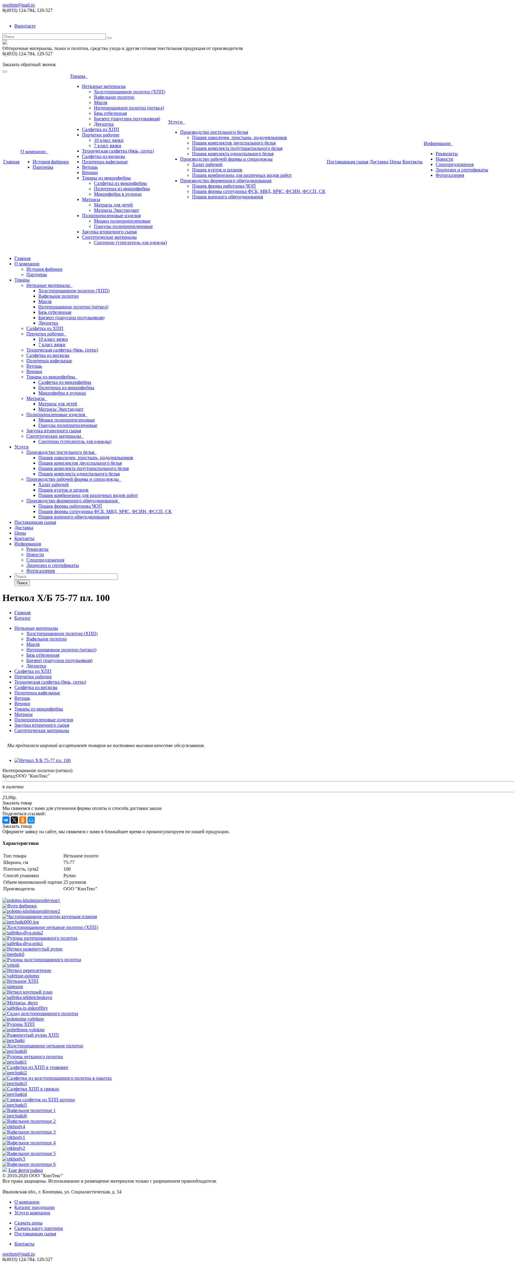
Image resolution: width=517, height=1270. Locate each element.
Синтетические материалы (109, 237)
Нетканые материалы (104, 86)
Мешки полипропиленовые (122, 220)
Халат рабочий (207, 164)
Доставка (378, 161)
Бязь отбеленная (110, 113)
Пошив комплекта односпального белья (232, 153)
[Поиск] (109, 38)
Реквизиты (447, 153)
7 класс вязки (107, 145)
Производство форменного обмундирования (225, 180)
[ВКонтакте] (6, 820)
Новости (444, 159)
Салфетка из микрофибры (120, 183)
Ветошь (90, 167)
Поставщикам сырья (347, 161)
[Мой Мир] (31, 820)
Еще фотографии (25, 1170)
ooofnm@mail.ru (18, 4)
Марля (100, 102)
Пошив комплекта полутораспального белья (237, 148)
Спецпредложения (455, 164)
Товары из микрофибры (106, 177)
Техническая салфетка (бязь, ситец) (118, 150)
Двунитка (104, 124)
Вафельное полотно (114, 97)
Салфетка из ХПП (100, 129)
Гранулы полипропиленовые (123, 226)
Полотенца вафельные (105, 161)
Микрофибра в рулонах (118, 194)
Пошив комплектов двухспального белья (234, 142)
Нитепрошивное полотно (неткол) (129, 107)
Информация (438, 143)
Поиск (22, 583)
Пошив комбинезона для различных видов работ (242, 175)
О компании (34, 151)
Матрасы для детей (113, 204)
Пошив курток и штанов (217, 169)
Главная (11, 161)
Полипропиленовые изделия (111, 215)
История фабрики (51, 161)
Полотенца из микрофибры (122, 188)
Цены (395, 161)
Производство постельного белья (214, 132)
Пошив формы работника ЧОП (224, 185)
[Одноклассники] (22, 820)
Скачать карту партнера (38, 1228)
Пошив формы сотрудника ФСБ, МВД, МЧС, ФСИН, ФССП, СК (259, 191)
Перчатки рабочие (100, 134)
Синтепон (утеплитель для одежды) (130, 242)
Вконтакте (25, 25)
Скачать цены (28, 1222)
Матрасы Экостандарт (116, 210)
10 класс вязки (109, 140)
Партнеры (43, 167)
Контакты (412, 161)
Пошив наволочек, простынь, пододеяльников (239, 137)
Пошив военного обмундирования (227, 196)
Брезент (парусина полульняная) (127, 118)
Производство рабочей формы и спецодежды (226, 159)
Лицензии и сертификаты (462, 169)
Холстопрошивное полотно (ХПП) (129, 91)
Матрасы (91, 199)
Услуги (176, 121)
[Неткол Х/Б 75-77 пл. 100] (42, 760)
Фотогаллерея (450, 175)
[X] (14, 820)
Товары (79, 76)
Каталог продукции (34, 1207)
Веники (90, 172)
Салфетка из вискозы (103, 156)
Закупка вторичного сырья (109, 231)
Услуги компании (32, 1212)
